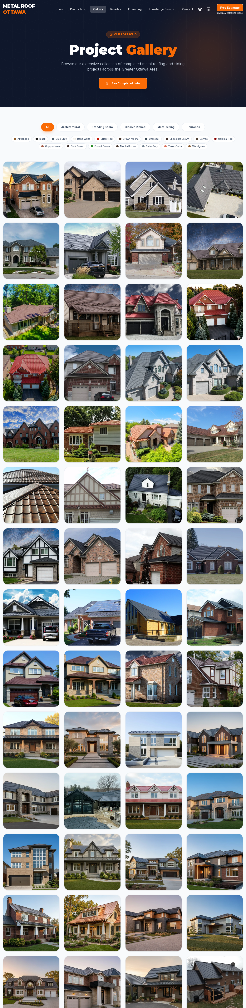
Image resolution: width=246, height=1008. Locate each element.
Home (59, 9)
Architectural (70, 127)
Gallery (98, 9)
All (47, 127)
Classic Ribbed (135, 127)
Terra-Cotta (175, 146)
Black (42, 138)
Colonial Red (225, 138)
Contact (187, 9)
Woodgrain (198, 146)
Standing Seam (102, 127)
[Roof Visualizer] (200, 9)
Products (76, 9)
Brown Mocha (131, 138)
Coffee (203, 138)
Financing (135, 9)
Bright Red (107, 138)
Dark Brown (77, 146)
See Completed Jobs (126, 83)
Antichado (23, 138)
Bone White (83, 138)
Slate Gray (152, 146)
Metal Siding (166, 127)
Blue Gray (61, 138)
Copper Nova (53, 146)
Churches (193, 127)
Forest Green (102, 146)
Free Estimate (230, 7)
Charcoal (154, 138)
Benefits (115, 9)
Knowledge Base (160, 9)
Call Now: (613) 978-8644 (230, 13)
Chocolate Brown (179, 138)
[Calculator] (208, 9)
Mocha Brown (128, 146)
